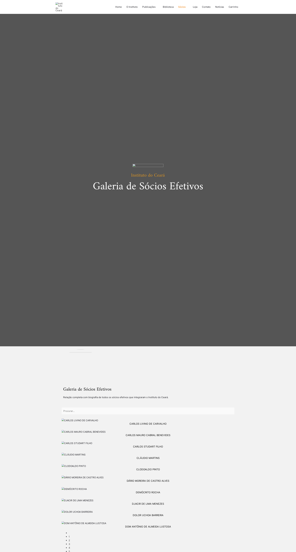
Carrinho (233, 6)
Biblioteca (168, 6)
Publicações (149, 6)
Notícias (219, 6)
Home (118, 6)
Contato (206, 6)
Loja (195, 6)
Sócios (182, 6)
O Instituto (132, 6)
